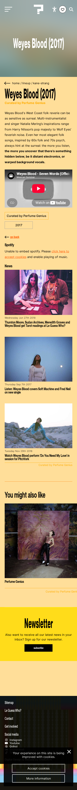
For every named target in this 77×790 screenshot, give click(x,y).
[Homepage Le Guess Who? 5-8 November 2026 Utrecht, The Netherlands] (38, 9)
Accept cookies (38, 768)
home (16, 83)
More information (38, 778)
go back (14, 237)
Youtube (14, 743)
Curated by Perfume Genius (26, 216)
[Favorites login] (62, 9)
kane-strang (41, 83)
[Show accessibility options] (55, 9)
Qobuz (13, 746)
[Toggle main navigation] (7, 9)
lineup (26, 83)
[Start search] (70, 9)
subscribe (39, 647)
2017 (18, 225)
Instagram (15, 739)
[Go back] (7, 83)
